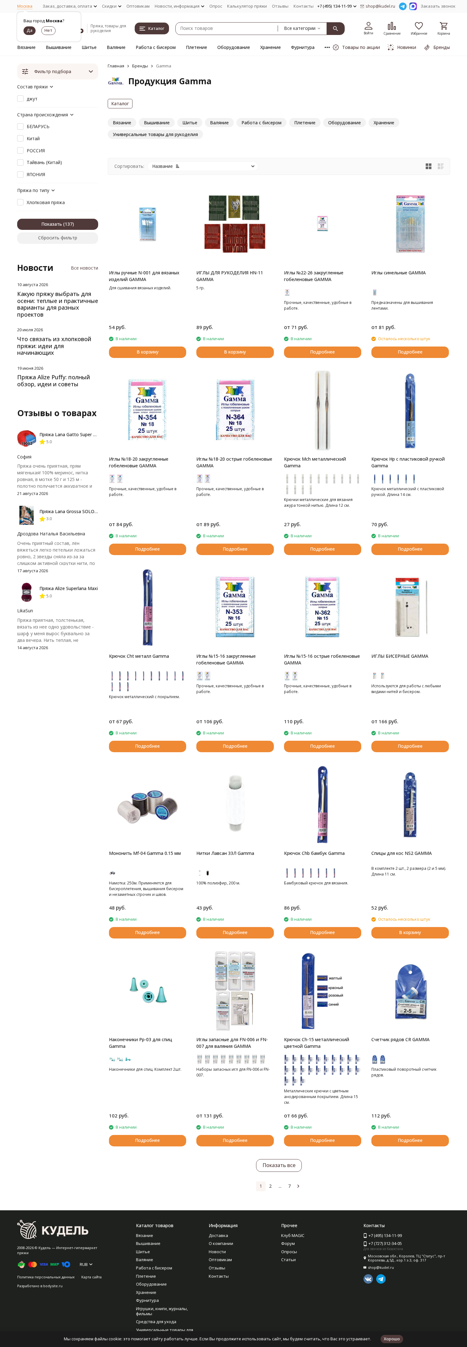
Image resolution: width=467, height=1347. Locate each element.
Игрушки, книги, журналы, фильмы (162, 1311)
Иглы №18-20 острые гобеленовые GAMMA (234, 462)
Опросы (289, 1251)
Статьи (288, 1259)
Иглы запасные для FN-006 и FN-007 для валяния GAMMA (232, 1042)
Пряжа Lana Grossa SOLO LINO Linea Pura (84, 511)
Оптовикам (138, 6)
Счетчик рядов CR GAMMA (400, 1039)
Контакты (304, 6)
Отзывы (280, 6)
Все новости (84, 268)
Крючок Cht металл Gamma (139, 656)
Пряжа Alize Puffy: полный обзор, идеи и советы (53, 380)
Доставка (218, 1235)
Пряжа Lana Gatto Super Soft (70, 434)
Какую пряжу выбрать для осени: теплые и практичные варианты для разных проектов (57, 304)
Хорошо (392, 1339)
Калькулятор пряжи (247, 6)
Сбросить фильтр (57, 238)
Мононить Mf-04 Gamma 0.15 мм (145, 853)
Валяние (116, 47)
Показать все (278, 1165)
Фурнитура (303, 47)
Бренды (140, 66)
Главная (116, 66)
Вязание (26, 47)
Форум (288, 1243)
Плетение (196, 47)
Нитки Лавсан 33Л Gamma (225, 853)
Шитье (89, 47)
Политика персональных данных (46, 1277)
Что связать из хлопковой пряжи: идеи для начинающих (54, 345)
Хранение (270, 47)
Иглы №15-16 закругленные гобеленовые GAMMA (226, 659)
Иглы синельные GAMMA (398, 273)
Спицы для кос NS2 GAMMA (401, 853)
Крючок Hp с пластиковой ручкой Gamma (408, 462)
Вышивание (58, 47)
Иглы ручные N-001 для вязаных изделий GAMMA (144, 276)
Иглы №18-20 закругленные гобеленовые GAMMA (138, 462)
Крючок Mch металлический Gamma (315, 462)
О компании (221, 1243)
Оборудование (233, 47)
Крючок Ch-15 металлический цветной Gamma (316, 1042)
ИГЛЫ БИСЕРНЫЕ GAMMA (399, 656)
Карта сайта (91, 1277)
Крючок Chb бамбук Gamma (314, 853)
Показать (51, 224)
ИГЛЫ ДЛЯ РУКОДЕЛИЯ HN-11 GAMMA (229, 276)
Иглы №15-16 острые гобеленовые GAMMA (322, 659)
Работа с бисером (156, 47)
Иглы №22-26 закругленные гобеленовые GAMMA (313, 276)
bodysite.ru (53, 1285)
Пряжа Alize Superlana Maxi (68, 588)
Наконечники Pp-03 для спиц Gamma (140, 1042)
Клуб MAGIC (292, 1235)
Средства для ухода (156, 1321)
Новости (217, 1251)
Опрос (215, 6)
